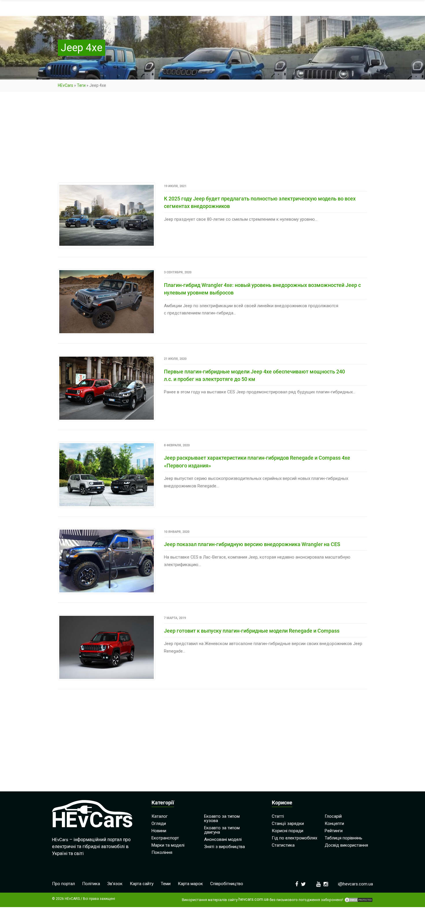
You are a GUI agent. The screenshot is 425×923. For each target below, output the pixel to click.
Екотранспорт (165, 838)
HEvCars (65, 85)
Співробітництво (226, 883)
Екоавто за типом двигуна (222, 830)
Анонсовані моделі (223, 839)
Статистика (283, 845)
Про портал (63, 883)
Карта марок (190, 883)
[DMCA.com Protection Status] (358, 900)
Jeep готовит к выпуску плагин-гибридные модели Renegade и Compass (251, 631)
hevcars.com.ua (254, 899)
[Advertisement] (212, 139)
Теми (166, 883)
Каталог (159, 816)
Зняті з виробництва (224, 846)
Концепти (334, 823)
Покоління (161, 852)
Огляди (158, 823)
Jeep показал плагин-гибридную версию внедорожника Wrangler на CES (252, 544)
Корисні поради (287, 830)
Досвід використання (346, 845)
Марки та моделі (167, 845)
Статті (278, 816)
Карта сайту (142, 883)
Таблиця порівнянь (343, 838)
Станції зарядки (288, 823)
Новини (158, 830)
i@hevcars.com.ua (355, 884)
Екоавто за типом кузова (222, 818)
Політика (91, 883)
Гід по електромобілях (294, 838)
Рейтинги (334, 830)
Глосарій (333, 816)
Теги (81, 85)
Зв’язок (115, 883)
